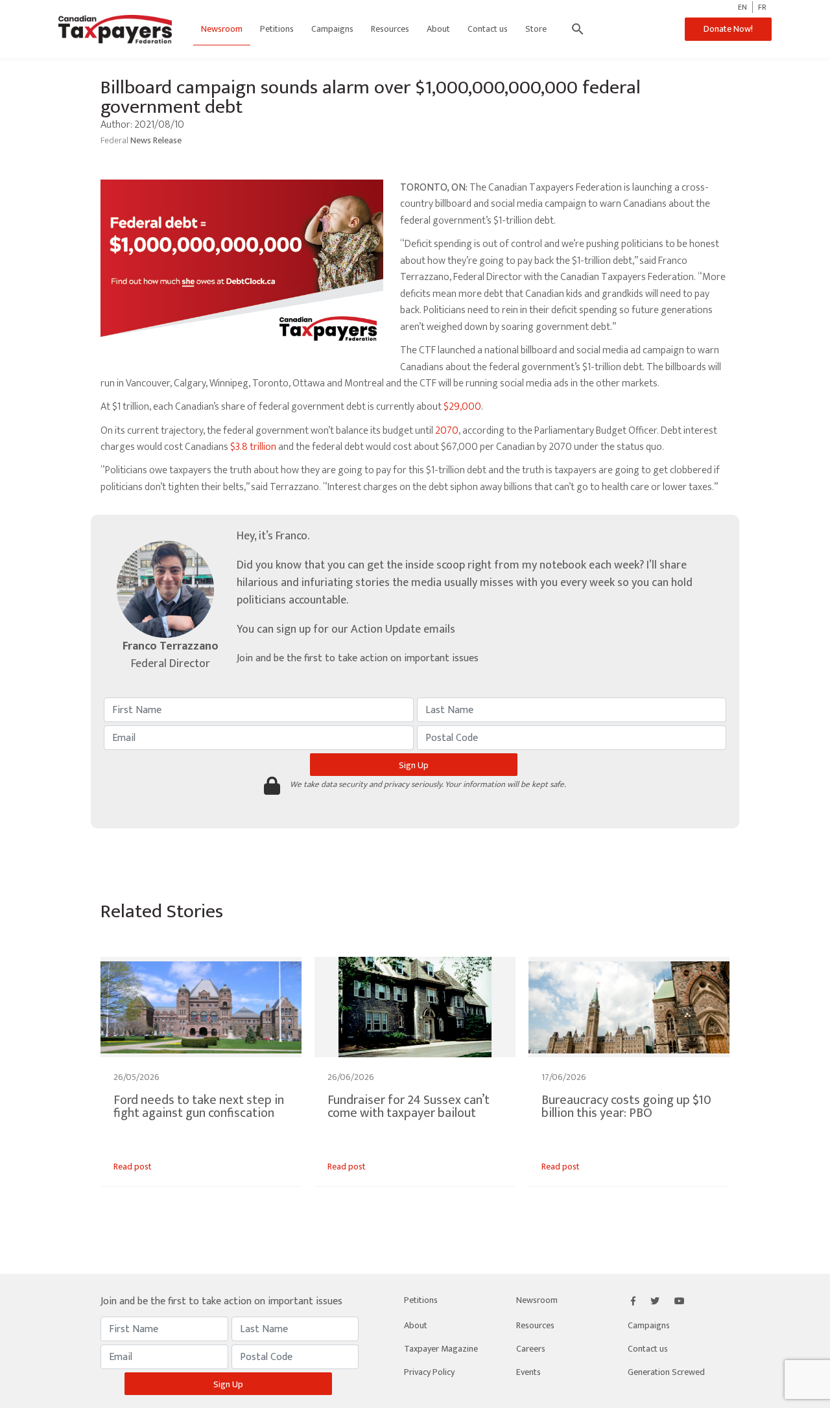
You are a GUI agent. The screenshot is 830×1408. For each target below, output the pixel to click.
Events (528, 1372)
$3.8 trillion (253, 447)
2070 (446, 431)
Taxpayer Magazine (441, 1348)
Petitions (277, 28)
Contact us (488, 28)
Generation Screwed (666, 1372)
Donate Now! (728, 28)
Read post (132, 1166)
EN (742, 7)
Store (536, 28)
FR (762, 7)
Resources (390, 28)
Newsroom (222, 28)
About (438, 28)
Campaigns (332, 28)
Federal (115, 140)
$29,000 (462, 407)
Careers (530, 1348)
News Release (156, 140)
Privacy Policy (429, 1372)
